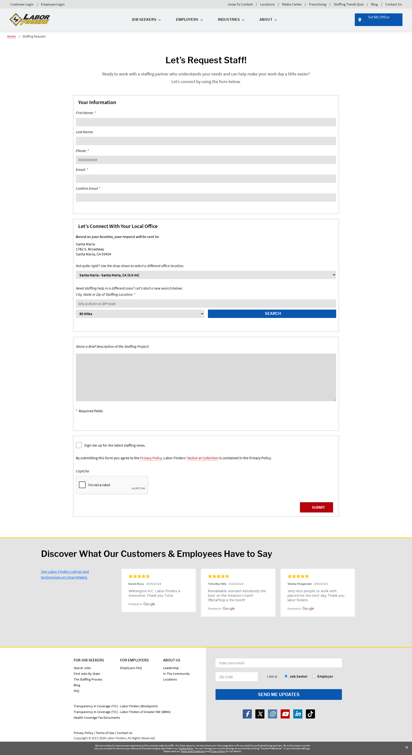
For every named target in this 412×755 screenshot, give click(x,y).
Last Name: (84, 131)
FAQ (76, 691)
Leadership (171, 668)
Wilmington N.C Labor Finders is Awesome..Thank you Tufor (155, 593)
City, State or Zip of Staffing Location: (129, 291)
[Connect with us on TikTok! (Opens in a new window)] (310, 713)
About (266, 19)
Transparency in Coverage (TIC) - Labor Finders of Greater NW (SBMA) (122, 712)
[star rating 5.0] (159, 576)
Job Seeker (298, 676)
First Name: (86, 112)
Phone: (82, 150)
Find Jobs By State (87, 673)
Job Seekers (144, 19)
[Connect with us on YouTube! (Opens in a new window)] (285, 713)
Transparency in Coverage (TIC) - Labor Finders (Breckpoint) (116, 706)
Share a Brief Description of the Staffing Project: (112, 346)
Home (11, 36)
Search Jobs (82, 668)
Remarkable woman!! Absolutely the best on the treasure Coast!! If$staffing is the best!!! (237, 596)
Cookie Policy (186, 748)
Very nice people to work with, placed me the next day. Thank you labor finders (316, 596)
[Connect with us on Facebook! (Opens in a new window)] (247, 713)
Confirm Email (88, 188)
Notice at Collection (202, 457)
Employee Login (53, 4)
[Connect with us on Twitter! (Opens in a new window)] (259, 713)
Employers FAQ (131, 668)
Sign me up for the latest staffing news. (115, 445)
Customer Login (22, 4)
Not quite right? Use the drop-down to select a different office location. (130, 265)
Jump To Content (240, 4)
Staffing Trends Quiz (349, 4)
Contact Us (393, 4)
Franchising (317, 4)
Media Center (292, 4)
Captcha (82, 471)
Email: (82, 169)
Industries (229, 19)
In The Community (176, 673)
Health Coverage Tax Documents (97, 717)
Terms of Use (105, 733)
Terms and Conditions (193, 751)
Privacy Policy (151, 457)
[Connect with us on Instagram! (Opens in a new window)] (272, 713)
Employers (187, 19)
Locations (267, 4)
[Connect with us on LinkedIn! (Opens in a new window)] (297, 713)
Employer (325, 676)
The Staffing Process (88, 679)
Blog (374, 4)
